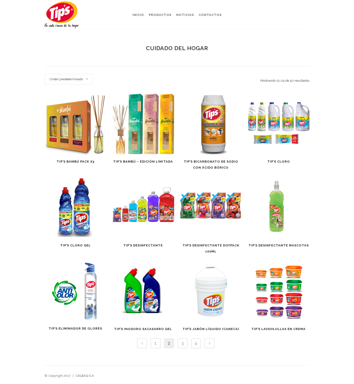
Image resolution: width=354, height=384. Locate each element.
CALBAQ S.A (85, 375)
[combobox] (69, 79)
